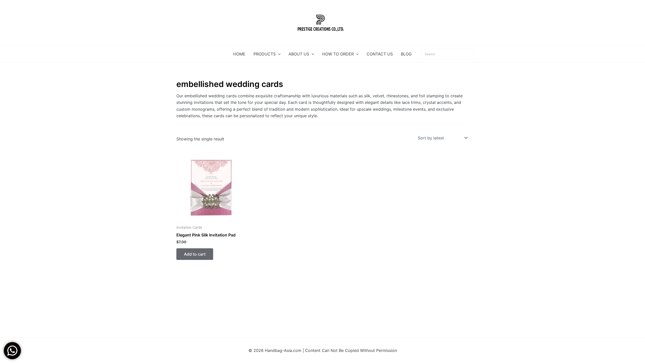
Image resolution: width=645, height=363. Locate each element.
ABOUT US (298, 53)
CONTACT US (380, 53)
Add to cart (195, 254)
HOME (239, 53)
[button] (278, 54)
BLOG (406, 53)
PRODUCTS (264, 53)
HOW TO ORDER (338, 53)
